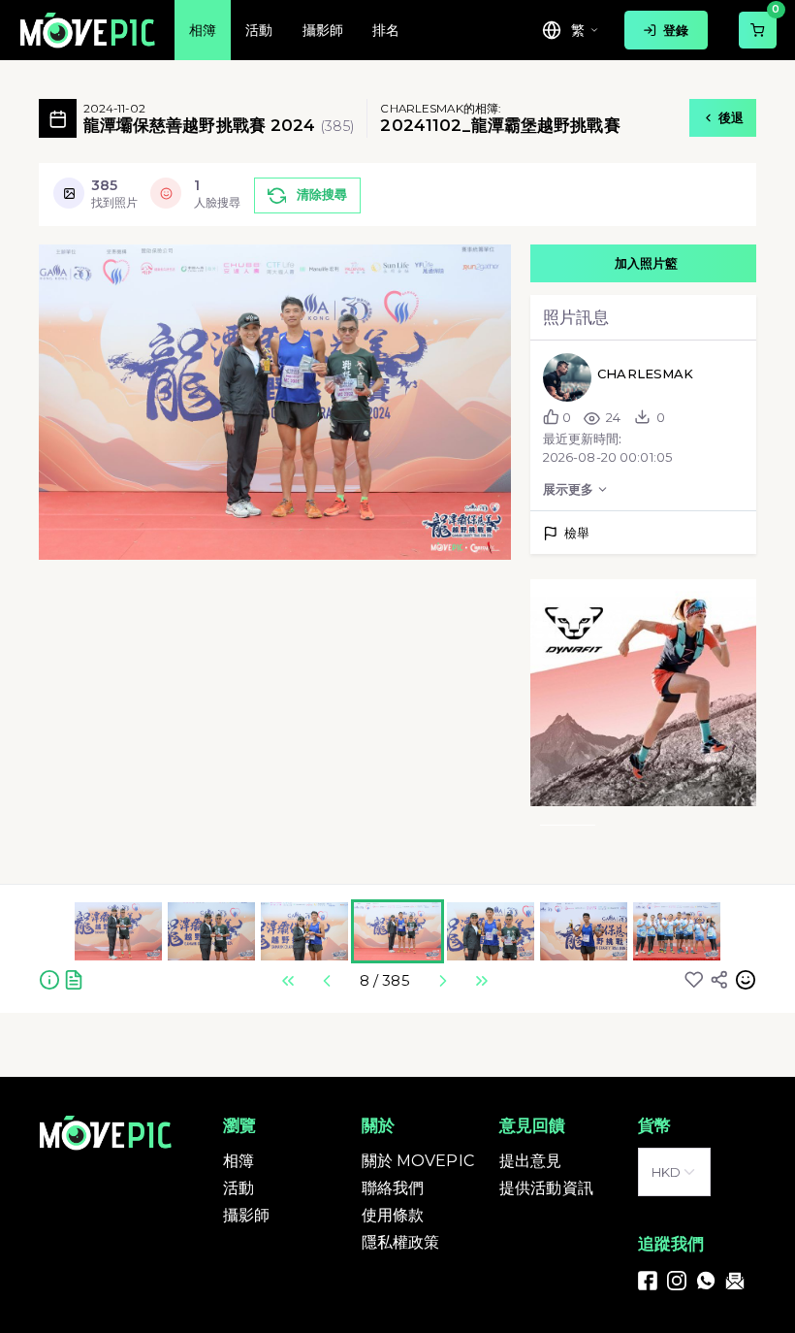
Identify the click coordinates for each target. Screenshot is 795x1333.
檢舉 (576, 532)
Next (442, 980)
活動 (238, 1188)
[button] (643, 692)
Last (480, 980)
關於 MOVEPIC (418, 1161)
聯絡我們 (393, 1188)
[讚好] (694, 979)
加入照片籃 (647, 259)
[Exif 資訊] (73, 979)
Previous (326, 980)
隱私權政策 (401, 1242)
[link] (647, 1279)
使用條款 (393, 1215)
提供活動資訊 (546, 1188)
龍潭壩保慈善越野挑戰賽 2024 (202, 118)
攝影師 (246, 1215)
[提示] (49, 979)
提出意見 (530, 1161)
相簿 (238, 1161)
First (287, 980)
